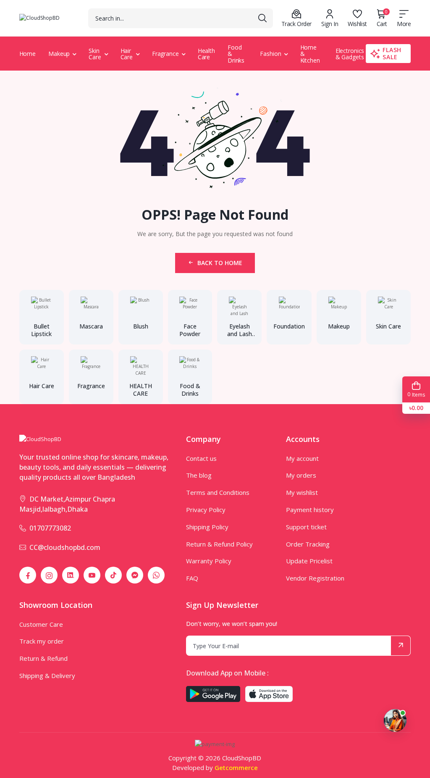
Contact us (201, 458)
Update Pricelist (309, 561)
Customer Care (41, 624)
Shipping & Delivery (47, 675)
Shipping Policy (207, 527)
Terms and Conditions (217, 492)
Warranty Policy (208, 561)
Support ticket (306, 527)
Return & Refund (43, 658)
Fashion (270, 54)
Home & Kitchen (310, 53)
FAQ (192, 578)
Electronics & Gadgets (350, 54)
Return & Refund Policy (219, 544)
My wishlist (302, 492)
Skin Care (95, 54)
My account (302, 458)
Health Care (206, 54)
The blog (199, 475)
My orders (301, 475)
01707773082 (50, 528)
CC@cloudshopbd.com (64, 547)
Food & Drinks (236, 53)
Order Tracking (308, 544)
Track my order (41, 641)
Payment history (310, 509)
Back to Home (219, 263)
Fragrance (165, 54)
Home (27, 54)
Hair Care (127, 54)
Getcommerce (236, 767)
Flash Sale (392, 53)
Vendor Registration (315, 578)
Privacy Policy (205, 509)
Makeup (59, 54)
